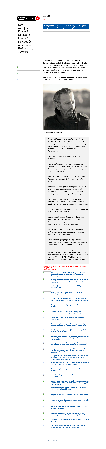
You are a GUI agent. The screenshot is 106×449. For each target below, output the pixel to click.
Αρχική (45, 19)
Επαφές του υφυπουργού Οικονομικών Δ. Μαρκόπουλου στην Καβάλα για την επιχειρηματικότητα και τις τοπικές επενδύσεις (69, 280)
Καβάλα (45, 266)
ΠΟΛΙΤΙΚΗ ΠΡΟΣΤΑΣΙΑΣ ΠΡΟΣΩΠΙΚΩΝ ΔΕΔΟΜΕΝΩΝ (55, 446)
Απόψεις (23, 28)
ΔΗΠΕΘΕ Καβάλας (48, 267)
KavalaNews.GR (58, 439)
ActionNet (55, 440)
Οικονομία (24, 35)
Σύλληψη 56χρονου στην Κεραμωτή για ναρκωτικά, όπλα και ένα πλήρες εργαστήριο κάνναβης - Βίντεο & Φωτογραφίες (70, 337)
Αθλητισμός (25, 45)
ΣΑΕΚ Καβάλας (82, 266)
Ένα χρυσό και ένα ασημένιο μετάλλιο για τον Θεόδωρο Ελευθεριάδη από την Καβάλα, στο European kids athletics (69, 350)
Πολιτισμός (25, 41)
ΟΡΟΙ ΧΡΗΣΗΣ (35, 446)
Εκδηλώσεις (25, 48)
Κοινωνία (23, 31)
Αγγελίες (23, 52)
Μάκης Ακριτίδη (52, 266)
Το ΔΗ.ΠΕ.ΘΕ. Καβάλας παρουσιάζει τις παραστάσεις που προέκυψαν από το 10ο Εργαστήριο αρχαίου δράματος (68, 274)
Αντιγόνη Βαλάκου (62, 266)
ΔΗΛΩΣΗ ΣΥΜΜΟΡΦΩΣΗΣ (77, 446)
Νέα (20, 24)
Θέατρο (69, 266)
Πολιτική (23, 38)
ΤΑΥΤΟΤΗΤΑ (25, 446)
